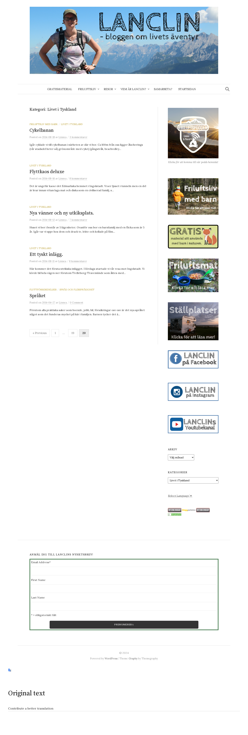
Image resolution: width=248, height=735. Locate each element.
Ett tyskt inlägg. (46, 254)
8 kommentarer (78, 178)
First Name (38, 580)
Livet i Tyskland (72, 124)
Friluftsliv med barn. (44, 124)
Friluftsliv (87, 89)
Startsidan (187, 89)
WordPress (111, 658)
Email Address (41, 562)
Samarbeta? (163, 89)
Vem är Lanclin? (133, 89)
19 (72, 333)
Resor (108, 89)
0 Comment (76, 302)
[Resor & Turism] (174, 514)
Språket (38, 296)
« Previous (40, 333)
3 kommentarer (78, 137)
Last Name (38, 597)
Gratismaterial (59, 89)
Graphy (133, 658)
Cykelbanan (42, 130)
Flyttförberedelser (43, 289)
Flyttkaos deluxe (47, 172)
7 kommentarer (78, 219)
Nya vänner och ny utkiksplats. (62, 213)
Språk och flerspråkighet (77, 289)
